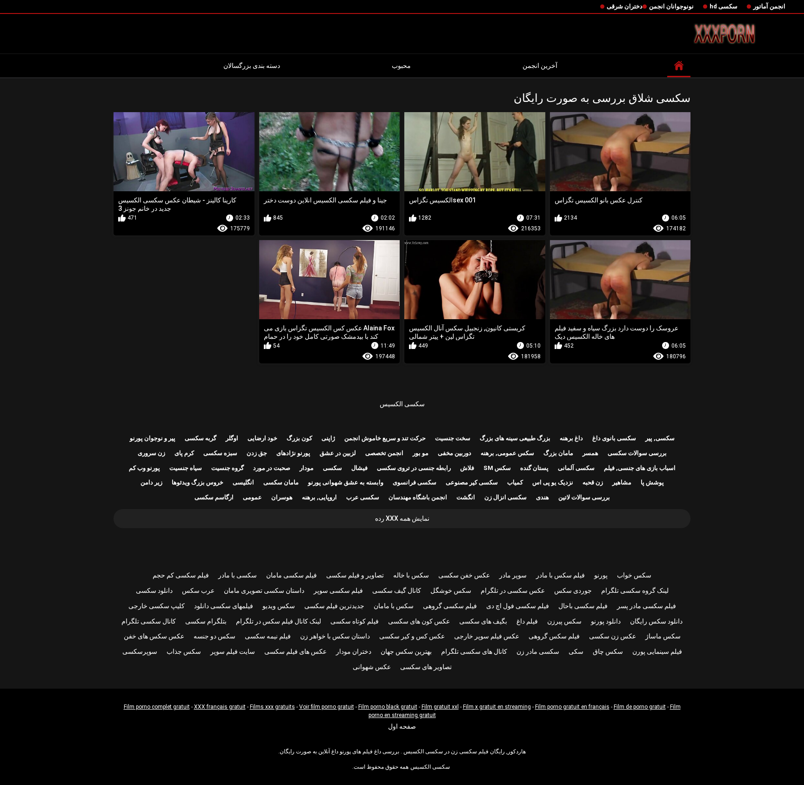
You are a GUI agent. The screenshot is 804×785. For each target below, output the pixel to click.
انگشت (465, 497)
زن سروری (151, 453)
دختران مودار (353, 651)
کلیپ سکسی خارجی (156, 606)
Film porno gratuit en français (572, 707)
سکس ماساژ (663, 636)
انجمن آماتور (769, 6)
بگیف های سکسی (483, 621)
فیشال (359, 467)
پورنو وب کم (144, 467)
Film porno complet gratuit (157, 707)
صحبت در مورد (271, 467)
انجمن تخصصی (384, 453)
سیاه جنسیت (185, 467)
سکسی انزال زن (505, 497)
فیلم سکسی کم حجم (181, 575)
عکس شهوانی (372, 667)
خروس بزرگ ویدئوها (197, 482)
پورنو (601, 575)
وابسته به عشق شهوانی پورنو (345, 482)
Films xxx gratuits (272, 707)
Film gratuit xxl (440, 707)
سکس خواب (634, 575)
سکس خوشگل (450, 590)
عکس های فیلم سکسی (295, 651)
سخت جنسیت (452, 438)
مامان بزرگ (558, 453)
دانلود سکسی (154, 590)
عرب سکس (198, 590)
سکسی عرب (362, 497)
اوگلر (232, 438)
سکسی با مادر (237, 575)
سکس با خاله (411, 575)
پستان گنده (534, 467)
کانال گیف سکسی (396, 590)
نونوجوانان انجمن (671, 6)
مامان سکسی (281, 482)
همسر (590, 453)
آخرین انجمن (540, 65)
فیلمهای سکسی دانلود (223, 606)
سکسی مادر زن (537, 651)
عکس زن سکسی (612, 636)
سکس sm (497, 467)
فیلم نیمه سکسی (268, 636)
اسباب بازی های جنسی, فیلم (640, 467)
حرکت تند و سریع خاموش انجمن (385, 438)
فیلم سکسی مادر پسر (646, 606)
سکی (576, 651)
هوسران (282, 497)
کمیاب (515, 482)
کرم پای (184, 453)
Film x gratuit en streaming (497, 707)
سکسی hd (723, 6)
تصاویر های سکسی (426, 667)
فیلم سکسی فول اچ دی (517, 606)
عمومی (252, 497)
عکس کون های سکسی (419, 621)
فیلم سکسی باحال (583, 606)
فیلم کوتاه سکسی (354, 621)
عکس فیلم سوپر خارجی (486, 636)
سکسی (332, 467)
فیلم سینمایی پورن (657, 651)
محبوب (401, 65)
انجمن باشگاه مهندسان (418, 497)
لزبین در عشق (338, 453)
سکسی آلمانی (576, 467)
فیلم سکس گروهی (554, 636)
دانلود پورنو (606, 621)
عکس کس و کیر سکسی (412, 636)
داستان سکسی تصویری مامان (264, 590)
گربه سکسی (200, 438)
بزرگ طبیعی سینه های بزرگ (515, 438)
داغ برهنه (571, 438)
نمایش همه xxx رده (402, 518)
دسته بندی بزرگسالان (251, 65)
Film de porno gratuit (640, 707)
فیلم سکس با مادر (560, 575)
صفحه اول (402, 726)
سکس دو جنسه (214, 636)
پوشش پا (652, 482)
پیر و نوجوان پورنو (152, 438)
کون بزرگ (299, 438)
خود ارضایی (262, 438)
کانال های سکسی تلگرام (474, 651)
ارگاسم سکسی (214, 497)
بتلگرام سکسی (206, 621)
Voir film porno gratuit (326, 707)
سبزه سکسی (220, 453)
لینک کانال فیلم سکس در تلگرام (278, 621)
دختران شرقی (625, 6)
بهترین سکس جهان (406, 651)
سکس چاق (608, 651)
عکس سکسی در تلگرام (513, 590)
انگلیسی (243, 482)
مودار (307, 467)
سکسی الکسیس (402, 404)
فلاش (467, 467)
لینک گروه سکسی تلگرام (635, 590)
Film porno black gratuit (387, 707)
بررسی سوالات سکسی (637, 453)
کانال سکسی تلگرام (148, 621)
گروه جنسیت (227, 467)
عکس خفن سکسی (464, 575)
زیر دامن (151, 482)
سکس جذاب (184, 651)
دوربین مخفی (454, 453)
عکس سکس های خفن (154, 636)
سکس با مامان (394, 606)
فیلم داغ (527, 621)
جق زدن (257, 453)
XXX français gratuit (220, 707)
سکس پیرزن (564, 621)
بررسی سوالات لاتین (584, 497)
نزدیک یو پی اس (552, 482)
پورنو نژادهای (293, 453)
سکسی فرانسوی (414, 482)
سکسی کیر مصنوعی (472, 482)
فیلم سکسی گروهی (450, 606)
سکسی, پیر (660, 438)
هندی (542, 497)
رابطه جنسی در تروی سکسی (414, 467)
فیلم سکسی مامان (291, 575)
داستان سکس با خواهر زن (335, 636)
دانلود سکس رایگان (656, 621)
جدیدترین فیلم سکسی (334, 606)
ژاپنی (328, 438)
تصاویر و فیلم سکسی (355, 575)
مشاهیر (621, 482)
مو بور (421, 453)
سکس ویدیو (278, 606)
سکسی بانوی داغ (614, 438)
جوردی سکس (573, 590)
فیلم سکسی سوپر (338, 590)
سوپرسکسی (139, 651)
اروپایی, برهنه (319, 497)
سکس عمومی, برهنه (507, 453)
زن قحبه (593, 482)
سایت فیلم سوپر (232, 651)
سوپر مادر (513, 575)
